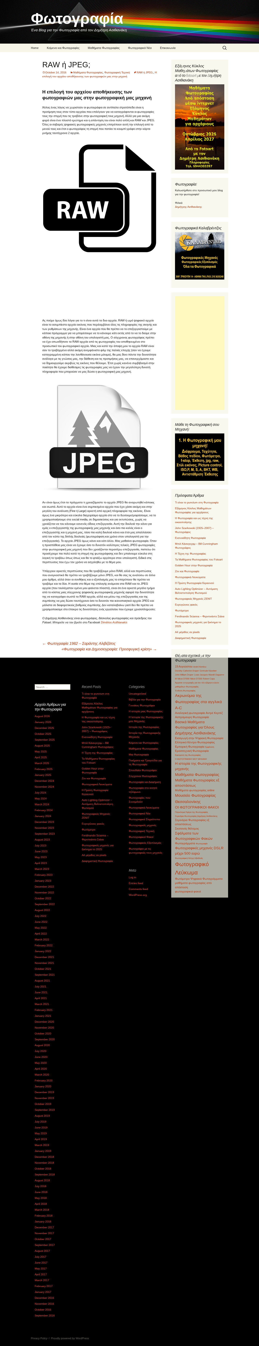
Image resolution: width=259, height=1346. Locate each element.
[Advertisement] (99, 287)
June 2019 (41, 1127)
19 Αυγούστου (183, 666)
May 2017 (41, 1268)
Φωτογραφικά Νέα (140, 47)
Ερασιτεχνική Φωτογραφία (192, 750)
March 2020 (42, 1074)
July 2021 (40, 986)
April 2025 (41, 757)
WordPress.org (138, 894)
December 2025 (44, 727)
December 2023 (44, 821)
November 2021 (44, 962)
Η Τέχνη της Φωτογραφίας (190, 553)
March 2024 (42, 804)
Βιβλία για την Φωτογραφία (145, 699)
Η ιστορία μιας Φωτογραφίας (146, 711)
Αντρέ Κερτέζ (214, 713)
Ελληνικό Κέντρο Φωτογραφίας (195, 742)
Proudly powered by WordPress (70, 1338)
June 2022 (41, 921)
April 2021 (41, 998)
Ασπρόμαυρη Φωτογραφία (192, 717)
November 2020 (44, 1027)
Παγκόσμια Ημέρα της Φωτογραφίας (191, 812)
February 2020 (44, 1080)
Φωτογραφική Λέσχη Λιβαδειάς (189, 858)
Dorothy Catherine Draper (187, 671)
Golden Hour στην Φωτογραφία (194, 565)
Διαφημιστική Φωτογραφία (190, 637)
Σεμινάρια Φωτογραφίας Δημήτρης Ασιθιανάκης (196, 816)
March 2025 (42, 763)
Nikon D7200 (196, 679)
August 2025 (42, 745)
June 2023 (41, 851)
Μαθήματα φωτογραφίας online (194, 790)
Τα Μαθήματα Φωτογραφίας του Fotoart (199, 559)
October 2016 (43, 1309)
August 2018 (42, 1180)
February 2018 (44, 1215)
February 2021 (44, 1009)
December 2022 (44, 886)
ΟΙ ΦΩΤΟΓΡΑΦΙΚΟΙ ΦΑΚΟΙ (197, 807)
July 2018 (40, 1186)
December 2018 (44, 1156)
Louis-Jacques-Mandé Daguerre (209, 675)
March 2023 (42, 868)
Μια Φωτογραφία (139, 754)
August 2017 (42, 1250)
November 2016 (44, 1303)
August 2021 (42, 980)
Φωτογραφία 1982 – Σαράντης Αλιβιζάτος (79, 643)
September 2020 (45, 1039)
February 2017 (44, 1286)
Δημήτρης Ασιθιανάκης (188, 206)
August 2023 (42, 839)
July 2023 (40, 845)
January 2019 (43, 1150)
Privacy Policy (39, 1338)
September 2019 (45, 1109)
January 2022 (43, 951)
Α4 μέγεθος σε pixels (187, 632)
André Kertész (199, 667)
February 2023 (44, 874)
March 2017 (42, 1280)
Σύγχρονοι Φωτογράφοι (143, 776)
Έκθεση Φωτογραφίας (185, 690)
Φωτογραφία (201, 843)
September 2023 (45, 833)
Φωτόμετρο (182, 610)
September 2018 (45, 1174)
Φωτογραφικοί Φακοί (141, 836)
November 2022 (44, 892)
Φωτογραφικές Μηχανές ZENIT (193, 598)
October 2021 (43, 968)
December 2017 (44, 1227)
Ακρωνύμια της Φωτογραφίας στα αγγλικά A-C (198, 701)
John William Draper (184, 675)
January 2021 (43, 1015)
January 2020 (43, 1086)
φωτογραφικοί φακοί (188, 891)
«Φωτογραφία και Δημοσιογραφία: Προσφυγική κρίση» (109, 649)
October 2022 (43, 898)
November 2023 (44, 827)
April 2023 (41, 863)
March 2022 (42, 939)
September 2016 (45, 1315)
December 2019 (44, 1092)
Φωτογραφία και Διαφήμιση (145, 781)
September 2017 (45, 1244)
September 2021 (45, 974)
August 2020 (42, 1045)
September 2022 (45, 904)
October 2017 (43, 1239)
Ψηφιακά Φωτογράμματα (206, 878)
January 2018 (43, 1221)
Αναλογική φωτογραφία (190, 713)
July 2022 (40, 915)
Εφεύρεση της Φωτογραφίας (188, 755)
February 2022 (44, 945)
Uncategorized (137, 693)
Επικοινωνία (168, 47)
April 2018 (41, 1203)
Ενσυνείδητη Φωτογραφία (190, 537)
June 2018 (41, 1192)
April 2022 (41, 933)
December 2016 (44, 1297)
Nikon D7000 (183, 679)
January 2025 (43, 774)
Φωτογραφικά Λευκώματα (190, 577)
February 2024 (44, 810)
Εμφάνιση (209, 747)
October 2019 (43, 1103)
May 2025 (41, 751)
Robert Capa (209, 679)
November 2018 (44, 1162)
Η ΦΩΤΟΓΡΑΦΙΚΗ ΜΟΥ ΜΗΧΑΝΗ (191, 759)
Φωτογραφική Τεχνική (117, 72)
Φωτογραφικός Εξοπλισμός (145, 842)
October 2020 (43, 1033)
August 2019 (42, 1115)
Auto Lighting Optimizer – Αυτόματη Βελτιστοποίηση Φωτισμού (97, 803)
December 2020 (44, 1021)
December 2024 (44, 780)
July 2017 (40, 1256)
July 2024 (40, 792)
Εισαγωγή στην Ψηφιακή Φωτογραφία (199, 738)
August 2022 (42, 910)
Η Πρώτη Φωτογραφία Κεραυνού (194, 582)
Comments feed (138, 889)
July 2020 (40, 1051)
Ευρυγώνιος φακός (186, 604)
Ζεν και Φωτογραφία (187, 571)
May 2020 (41, 1062)
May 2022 (41, 927)
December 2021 (44, 957)
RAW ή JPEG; (145, 72)
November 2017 (44, 1233)
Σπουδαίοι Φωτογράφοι (143, 770)
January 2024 (43, 816)
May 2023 (41, 857)
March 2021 (42, 1004)
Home (34, 47)
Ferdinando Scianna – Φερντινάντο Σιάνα (199, 616)
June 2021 (41, 992)
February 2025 (44, 769)
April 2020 (41, 1068)
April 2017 (41, 1274)
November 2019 (44, 1098)
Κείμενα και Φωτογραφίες (63, 47)
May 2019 (41, 1133)
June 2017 (41, 1262)
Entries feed (136, 883)
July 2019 (40, 1121)
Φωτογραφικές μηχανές (142, 825)
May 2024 (41, 798)
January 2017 (43, 1292)
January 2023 (43, 880)
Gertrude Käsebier (208, 671)
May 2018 (41, 1197)
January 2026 (43, 722)
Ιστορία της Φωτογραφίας (144, 727)
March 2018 (42, 1209)
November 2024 (44, 786)
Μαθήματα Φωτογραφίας (104, 47)
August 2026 (42, 716)
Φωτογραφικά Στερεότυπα (144, 819)
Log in (132, 877)
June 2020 (41, 1056)
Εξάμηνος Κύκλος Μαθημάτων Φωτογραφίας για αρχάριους (99, 707)
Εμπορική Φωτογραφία (189, 746)
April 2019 (41, 1139)
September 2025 (45, 739)
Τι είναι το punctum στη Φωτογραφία (196, 502)
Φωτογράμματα (185, 843)
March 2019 (42, 1145)
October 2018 (43, 1168)
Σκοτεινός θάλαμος (187, 828)
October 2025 (43, 733)
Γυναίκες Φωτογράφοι (142, 705)
